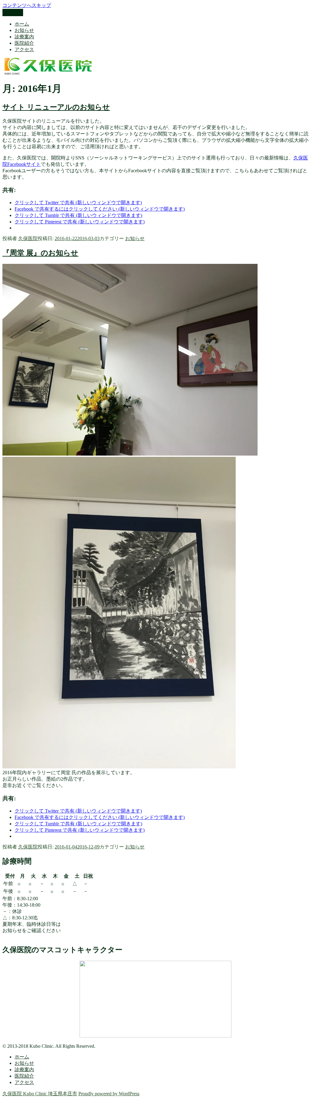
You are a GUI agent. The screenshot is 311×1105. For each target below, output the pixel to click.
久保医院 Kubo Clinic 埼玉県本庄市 (39, 1093)
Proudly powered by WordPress (108, 1093)
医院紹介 (24, 43)
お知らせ (24, 30)
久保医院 (28, 238)
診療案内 (24, 36)
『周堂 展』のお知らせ (40, 253)
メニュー (13, 12)
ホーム (22, 23)
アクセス (24, 49)
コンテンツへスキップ (26, 5)
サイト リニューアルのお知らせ (56, 107)
